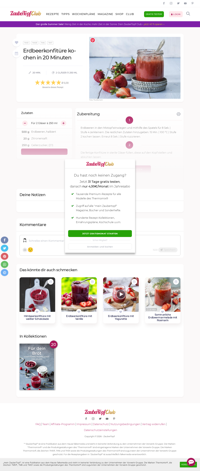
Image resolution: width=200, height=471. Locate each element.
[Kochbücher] (16, 42)
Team (45, 424)
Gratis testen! (154, 14)
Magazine (105, 14)
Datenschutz (101, 424)
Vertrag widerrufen (153, 424)
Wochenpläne (83, 14)
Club (130, 14)
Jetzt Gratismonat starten (100, 233)
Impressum (84, 424)
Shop (119, 14)
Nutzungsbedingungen (125, 424)
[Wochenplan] (16, 53)
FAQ (38, 424)
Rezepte (52, 14)
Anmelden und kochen (100, 246)
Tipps (65, 14)
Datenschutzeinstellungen (100, 430)
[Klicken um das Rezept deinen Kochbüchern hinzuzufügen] (37, 311)
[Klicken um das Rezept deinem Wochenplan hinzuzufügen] (51, 282)
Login (177, 14)
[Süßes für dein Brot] (37, 367)
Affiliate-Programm (63, 424)
